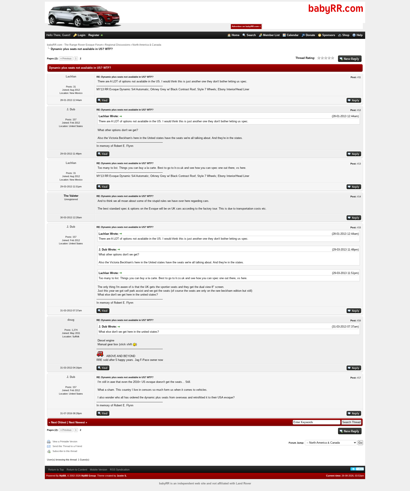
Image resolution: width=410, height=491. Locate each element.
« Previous (66, 58)
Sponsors (328, 35)
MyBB (62, 475)
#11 (359, 77)
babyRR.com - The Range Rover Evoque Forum (75, 44)
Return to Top (56, 469)
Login (81, 35)
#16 (359, 320)
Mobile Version (98, 469)
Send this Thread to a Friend (67, 446)
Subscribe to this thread (65, 451)
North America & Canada (146, 44)
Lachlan (71, 76)
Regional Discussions (117, 44)
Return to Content (77, 469)
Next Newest (77, 422)
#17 (359, 377)
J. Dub (71, 109)
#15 (359, 227)
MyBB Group (88, 475)
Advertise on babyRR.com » (246, 26)
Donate (310, 35)
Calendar (293, 35)
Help (360, 35)
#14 (359, 196)
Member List (271, 35)
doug (70, 319)
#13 (359, 163)
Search (251, 35)
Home (235, 35)
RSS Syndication (120, 469)
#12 (359, 110)
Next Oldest (58, 422)
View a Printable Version (65, 441)
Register (93, 35)
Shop (345, 35)
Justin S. (122, 475)
